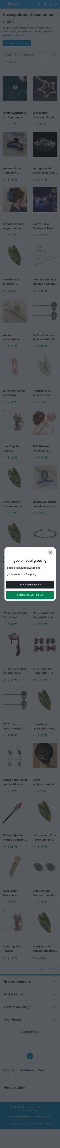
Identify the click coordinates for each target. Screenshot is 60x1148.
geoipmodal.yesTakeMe (30, 594)
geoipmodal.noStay (30, 584)
